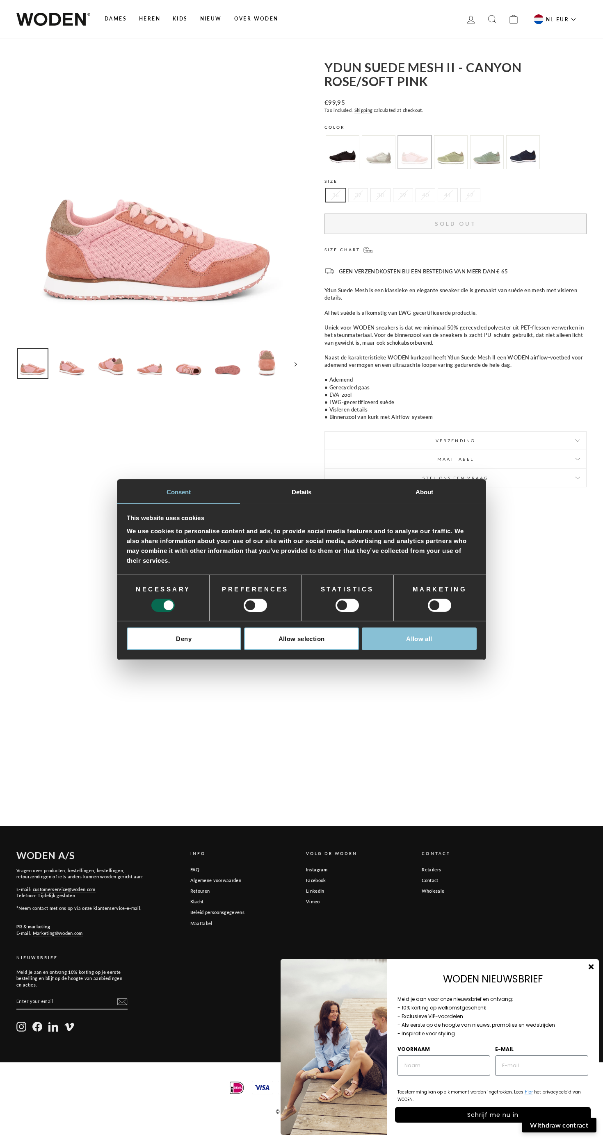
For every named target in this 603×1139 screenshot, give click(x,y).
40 (425, 195)
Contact (430, 880)
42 (470, 195)
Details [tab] (302, 491)
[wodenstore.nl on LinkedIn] (53, 1027)
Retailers (431, 869)
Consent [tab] (179, 491)
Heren (149, 19)
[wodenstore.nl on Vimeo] (69, 1027)
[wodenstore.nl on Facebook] (37, 1027)
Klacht (197, 901)
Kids (180, 19)
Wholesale (433, 890)
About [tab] (425, 491)
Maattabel (201, 923)
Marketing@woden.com (58, 933)
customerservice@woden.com (64, 889)
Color (334, 127)
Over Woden (256, 19)
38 (380, 195)
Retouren (200, 890)
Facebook (316, 880)
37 (358, 195)
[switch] (255, 605)
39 (403, 195)
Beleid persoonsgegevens (217, 912)
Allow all (419, 638)
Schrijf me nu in (492, 1115)
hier (529, 1092)
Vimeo (313, 901)
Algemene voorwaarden (216, 880)
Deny (184, 638)
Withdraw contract (559, 1125)
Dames (116, 19)
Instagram (316, 869)
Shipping (363, 110)
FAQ (195, 869)
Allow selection (302, 638)
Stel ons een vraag (456, 477)
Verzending (455, 440)
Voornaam (413, 1049)
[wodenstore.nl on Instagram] (21, 1027)
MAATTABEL (455, 459)
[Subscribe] (122, 1002)
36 (335, 195)
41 (447, 195)
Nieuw (211, 19)
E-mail (504, 1049)
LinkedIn (315, 890)
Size (331, 181)
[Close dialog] (591, 966)
